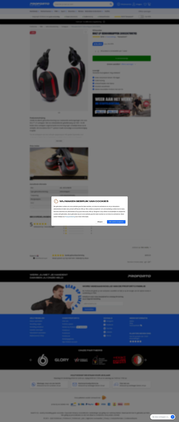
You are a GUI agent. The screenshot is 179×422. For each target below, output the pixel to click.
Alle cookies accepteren (116, 222)
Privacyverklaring (70, 217)
